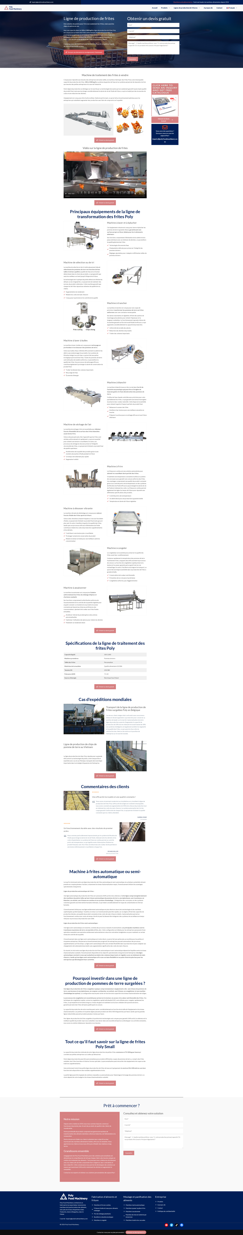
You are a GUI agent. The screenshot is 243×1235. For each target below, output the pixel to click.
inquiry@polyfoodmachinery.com (42, 2)
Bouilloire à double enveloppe (103, 1217)
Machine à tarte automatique (135, 1205)
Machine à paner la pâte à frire (135, 1208)
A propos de (208, 8)
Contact (219, 8)
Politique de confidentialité (166, 1211)
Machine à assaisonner (133, 1211)
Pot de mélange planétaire (102, 1214)
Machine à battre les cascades (135, 1220)
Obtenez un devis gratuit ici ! (136, 1232)
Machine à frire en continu (102, 1205)
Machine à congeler (100, 1220)
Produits (164, 8)
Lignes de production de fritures (186, 8)
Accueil (154, 8)
